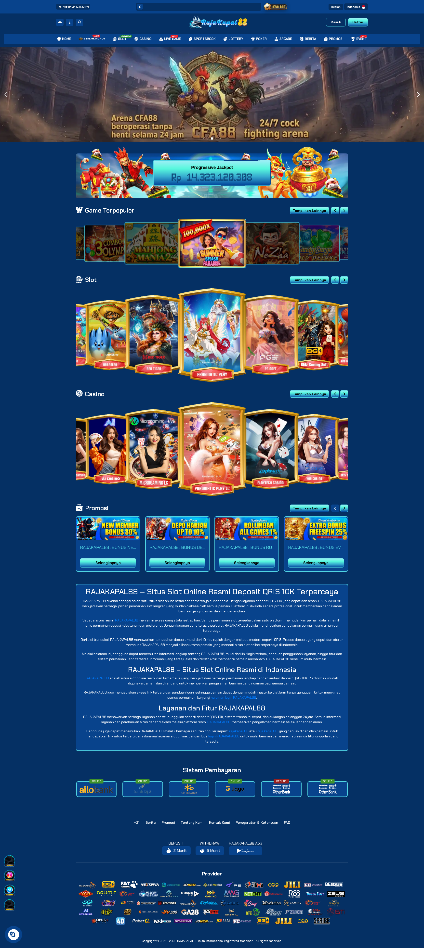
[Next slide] (344, 210)
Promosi (168, 822)
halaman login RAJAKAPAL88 (233, 697)
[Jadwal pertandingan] (276, 7)
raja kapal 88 (267, 731)
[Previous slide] (335, 210)
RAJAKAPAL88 (126, 620)
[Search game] (79, 22)
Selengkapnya (108, 562)
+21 (137, 822)
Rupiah (336, 7)
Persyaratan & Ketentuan (257, 822)
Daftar (357, 22)
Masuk (336, 22)
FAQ (287, 822)
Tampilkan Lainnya (309, 210)
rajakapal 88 (239, 731)
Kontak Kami (219, 822)
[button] (418, 94)
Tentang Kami (192, 822)
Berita (151, 822)
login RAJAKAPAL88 (223, 736)
